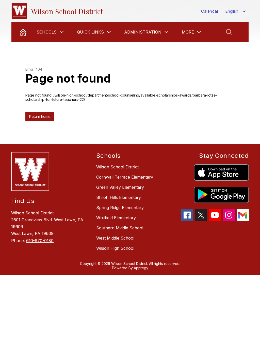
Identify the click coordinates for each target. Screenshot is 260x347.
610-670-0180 (40, 240)
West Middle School (115, 238)
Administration (142, 32)
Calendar (209, 11)
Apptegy (141, 268)
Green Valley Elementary (120, 187)
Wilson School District (117, 166)
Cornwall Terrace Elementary (124, 177)
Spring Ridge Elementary (120, 207)
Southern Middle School (119, 227)
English (231, 11)
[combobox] (235, 11)
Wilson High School (115, 248)
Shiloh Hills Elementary (118, 197)
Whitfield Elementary (116, 217)
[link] (23, 32)
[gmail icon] (243, 219)
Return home (40, 116)
